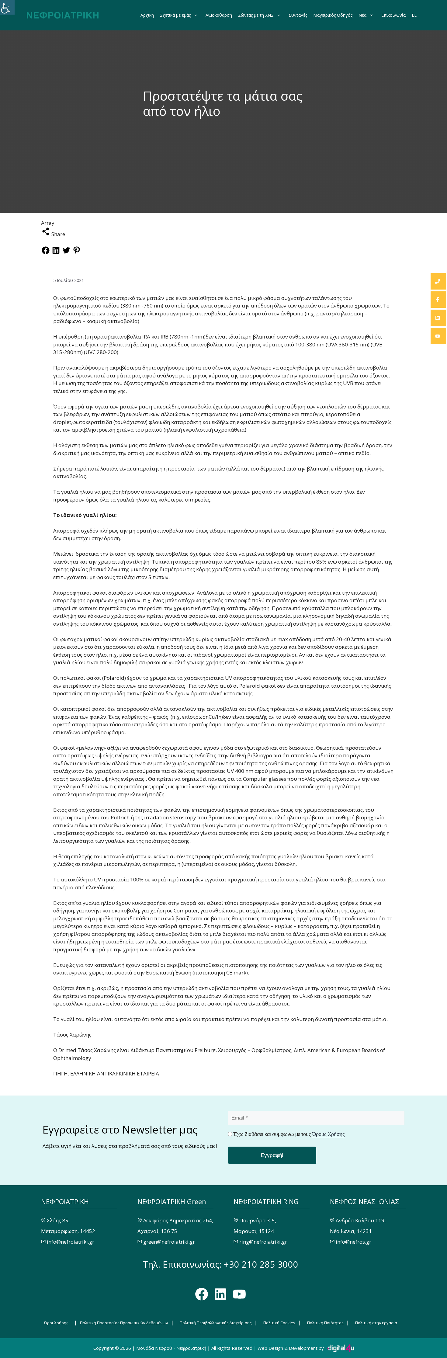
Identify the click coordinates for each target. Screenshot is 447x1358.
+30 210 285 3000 (261, 1264)
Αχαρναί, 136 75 (157, 1231)
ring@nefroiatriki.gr (263, 1241)
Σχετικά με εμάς (175, 15)
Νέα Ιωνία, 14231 (351, 1231)
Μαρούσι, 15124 (254, 1231)
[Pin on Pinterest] (76, 252)
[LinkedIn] (438, 317)
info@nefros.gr (353, 1241)
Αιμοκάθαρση (219, 15)
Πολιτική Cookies (279, 1322)
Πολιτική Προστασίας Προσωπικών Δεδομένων (124, 1322)
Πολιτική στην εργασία (376, 1322)
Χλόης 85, (58, 1220)
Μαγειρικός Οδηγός (332, 15)
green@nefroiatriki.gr (169, 1241)
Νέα (362, 15)
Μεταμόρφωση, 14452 (68, 1231)
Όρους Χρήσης (328, 1134)
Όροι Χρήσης (56, 1322)
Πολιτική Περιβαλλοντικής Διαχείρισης (215, 1322)
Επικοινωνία (393, 15)
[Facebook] (438, 299)
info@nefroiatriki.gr (70, 1241)
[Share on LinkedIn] (56, 252)
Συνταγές (298, 15)
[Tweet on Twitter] (66, 252)
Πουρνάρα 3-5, (257, 1220)
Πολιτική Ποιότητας (325, 1322)
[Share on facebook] (45, 252)
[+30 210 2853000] (438, 281)
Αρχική (147, 15)
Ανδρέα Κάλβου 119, (361, 1220)
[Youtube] (438, 336)
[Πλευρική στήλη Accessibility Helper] (7, 7)
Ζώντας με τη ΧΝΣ (256, 15)
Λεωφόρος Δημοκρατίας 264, (178, 1220)
